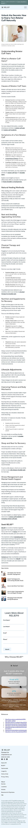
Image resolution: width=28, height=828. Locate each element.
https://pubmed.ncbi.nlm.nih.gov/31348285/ (16, 724)
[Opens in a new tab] (2, 759)
